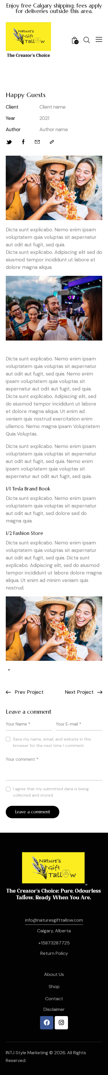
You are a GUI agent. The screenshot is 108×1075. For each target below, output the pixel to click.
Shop (54, 986)
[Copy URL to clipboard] (52, 142)
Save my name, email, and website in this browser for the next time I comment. (52, 742)
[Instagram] (61, 1022)
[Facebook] (46, 1022)
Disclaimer (54, 1009)
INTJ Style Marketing (27, 1053)
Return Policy (54, 953)
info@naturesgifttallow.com (54, 920)
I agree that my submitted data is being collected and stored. (51, 792)
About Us (54, 974)
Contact (54, 999)
